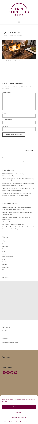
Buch (3, 243)
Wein (3, 270)
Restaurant (5, 267)
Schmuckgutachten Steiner (10, 342)
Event (4, 254)
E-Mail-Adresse (7, 120)
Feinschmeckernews (8, 257)
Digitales (5, 249)
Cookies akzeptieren (19, 407)
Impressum (31, 421)
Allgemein (5, 241)
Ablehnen (19, 412)
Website (5, 126)
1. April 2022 (5, 35)
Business (5, 246)
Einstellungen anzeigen (19, 417)
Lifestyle (5, 264)
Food (3, 259)
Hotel (4, 262)
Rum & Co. (5, 331)
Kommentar (7, 92)
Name (4, 113)
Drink (3, 251)
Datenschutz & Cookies (9, 421)
